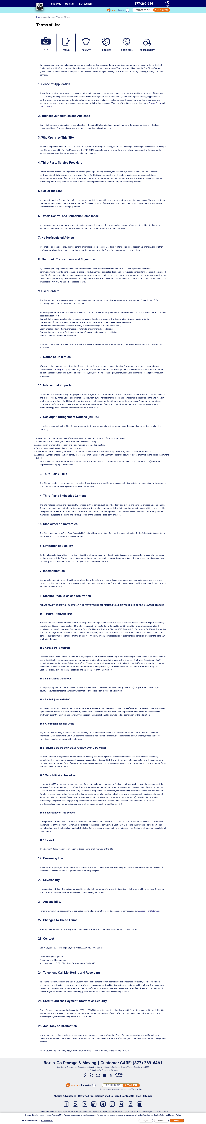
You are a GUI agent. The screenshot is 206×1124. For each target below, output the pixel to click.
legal (53, 17)
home (39, 17)
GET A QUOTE (161, 10)
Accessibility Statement (149, 911)
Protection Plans (99, 1096)
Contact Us (127, 1096)
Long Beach (78, 1067)
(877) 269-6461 (147, 1062)
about (46, 17)
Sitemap (147, 1096)
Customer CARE (116, 1062)
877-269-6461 (145, 3)
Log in (167, 6)
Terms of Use (136, 1089)
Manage (161, 1120)
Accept (177, 1120)
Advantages (69, 1096)
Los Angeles (68, 1067)
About (57, 1096)
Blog (138, 1096)
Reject (146, 1120)
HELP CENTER (85, 4)
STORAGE (56, 4)
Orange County (89, 1067)
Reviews (83, 1096)
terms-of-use (63, 17)
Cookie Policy (46, 106)
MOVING (69, 4)
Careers (115, 1096)
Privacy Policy (155, 103)
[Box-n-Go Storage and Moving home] (39, 7)
